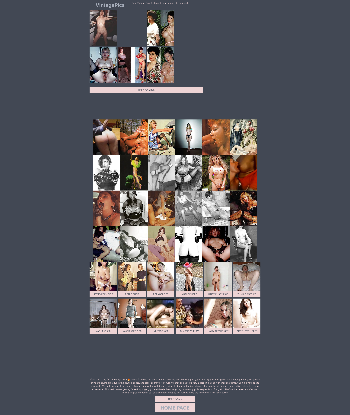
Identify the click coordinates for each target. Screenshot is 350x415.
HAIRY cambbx (146, 89)
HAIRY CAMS (175, 398)
